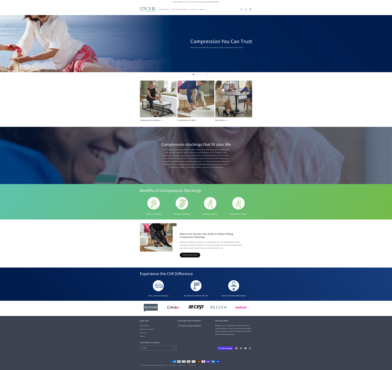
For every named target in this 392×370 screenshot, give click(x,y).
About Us (143, 333)
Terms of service (192, 365)
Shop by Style (144, 326)
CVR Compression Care (150, 365)
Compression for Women (150, 120)
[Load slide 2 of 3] (193, 74)
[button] (164, 9)
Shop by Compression (147, 329)
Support (142, 336)
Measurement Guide (201, 50)
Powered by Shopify (161, 365)
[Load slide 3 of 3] (196, 74)
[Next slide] (201, 74)
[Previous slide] (185, 74)
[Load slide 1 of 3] (190, 74)
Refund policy (182, 365)
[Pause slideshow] (206, 74)
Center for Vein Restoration (191, 325)
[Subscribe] (174, 348)
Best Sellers (220, 120)
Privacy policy (172, 365)
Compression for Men (186, 120)
